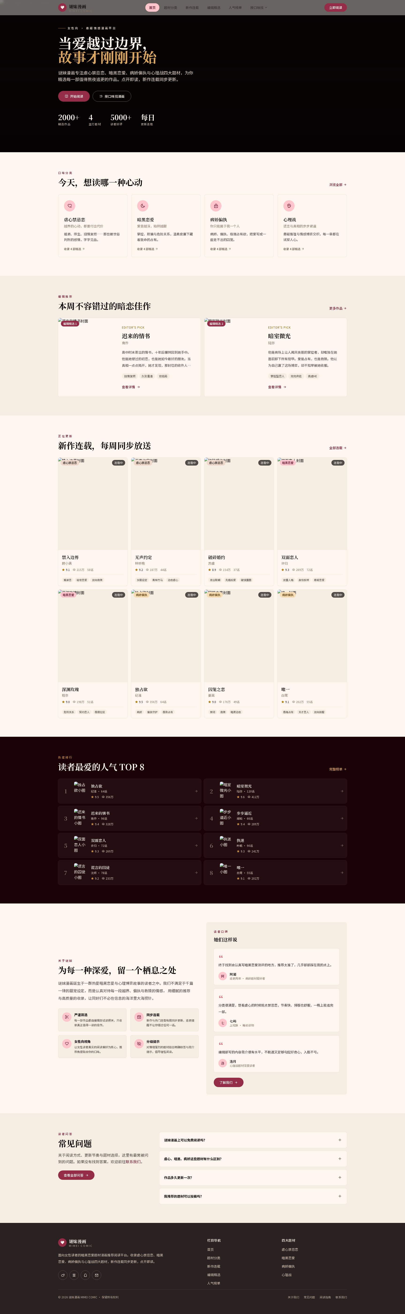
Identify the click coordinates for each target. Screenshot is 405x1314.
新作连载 (192, 7)
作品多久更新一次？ (179, 1177)
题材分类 (170, 7)
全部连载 (335, 447)
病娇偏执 (288, 1266)
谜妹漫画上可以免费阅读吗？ (185, 1140)
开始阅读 (76, 96)
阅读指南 (325, 1297)
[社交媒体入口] (63, 1275)
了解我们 (225, 1082)
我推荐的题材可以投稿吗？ (183, 1196)
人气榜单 (235, 7)
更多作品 (335, 308)
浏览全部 (335, 184)
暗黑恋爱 (288, 1257)
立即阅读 (335, 7)
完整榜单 (335, 769)
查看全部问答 (73, 1175)
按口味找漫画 (114, 96)
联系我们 (133, 1161)
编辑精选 (213, 7)
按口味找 (256, 7)
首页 (152, 7)
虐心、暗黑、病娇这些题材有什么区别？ (193, 1158)
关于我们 (293, 1297)
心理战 (287, 1274)
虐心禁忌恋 (290, 1249)
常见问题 (309, 1297)
